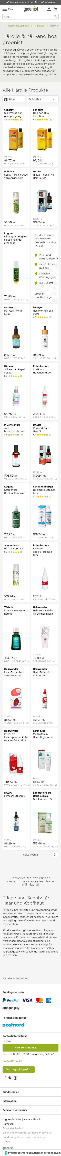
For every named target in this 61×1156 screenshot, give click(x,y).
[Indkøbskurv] (55, 9)
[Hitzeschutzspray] (16, 821)
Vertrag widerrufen (18, 1069)
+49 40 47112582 (30, 1047)
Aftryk (6, 1141)
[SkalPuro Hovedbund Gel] (45, 396)
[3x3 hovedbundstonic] (16, 456)
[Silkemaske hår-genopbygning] (16, 140)
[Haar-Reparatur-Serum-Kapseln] (16, 699)
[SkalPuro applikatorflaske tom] (45, 579)
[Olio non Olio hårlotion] (45, 140)
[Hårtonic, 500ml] (16, 575)
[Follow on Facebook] (5, 1078)
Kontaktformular (12, 1061)
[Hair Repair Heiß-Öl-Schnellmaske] (45, 637)
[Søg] (55, 17)
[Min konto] (49, 9)
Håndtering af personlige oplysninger (24, 1137)
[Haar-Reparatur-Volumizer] (45, 699)
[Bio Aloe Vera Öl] (45, 823)
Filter (12, 99)
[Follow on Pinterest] (10, 1078)
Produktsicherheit (13, 1128)
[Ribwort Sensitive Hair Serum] (45, 201)
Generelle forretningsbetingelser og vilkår (27, 1132)
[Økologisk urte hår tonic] (45, 517)
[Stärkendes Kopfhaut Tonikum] (16, 517)
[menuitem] (49, 9)
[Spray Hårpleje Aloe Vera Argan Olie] (16, 203)
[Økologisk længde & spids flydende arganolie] (16, 273)
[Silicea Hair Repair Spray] (16, 396)
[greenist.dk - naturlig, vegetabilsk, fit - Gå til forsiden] (31, 9)
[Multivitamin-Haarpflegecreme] (45, 761)
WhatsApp (50, 2)
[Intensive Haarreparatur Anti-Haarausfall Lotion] (16, 764)
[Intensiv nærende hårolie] (16, 639)
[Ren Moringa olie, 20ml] (45, 337)
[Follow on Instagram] (15, 1078)
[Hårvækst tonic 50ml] (16, 337)
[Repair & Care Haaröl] (45, 455)
